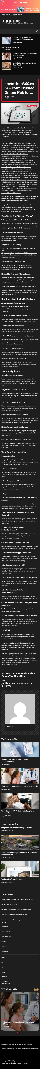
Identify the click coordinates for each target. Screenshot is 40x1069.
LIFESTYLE (4, 952)
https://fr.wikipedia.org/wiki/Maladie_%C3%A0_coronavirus (19, 253)
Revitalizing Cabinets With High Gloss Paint (24, 64)
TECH (3, 967)
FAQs (29, 173)
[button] (35, 989)
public (3, 957)
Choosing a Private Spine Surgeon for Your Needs (25, 54)
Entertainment (5, 931)
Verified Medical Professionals (19, 156)
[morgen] (20, 709)
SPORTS (3, 962)
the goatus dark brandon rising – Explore (16, 828)
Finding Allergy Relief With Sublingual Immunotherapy (23, 38)
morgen (6, 97)
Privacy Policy (5, 983)
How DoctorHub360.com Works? (11, 143)
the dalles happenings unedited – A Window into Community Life (19, 853)
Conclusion (17, 193)
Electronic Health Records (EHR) (17, 147)
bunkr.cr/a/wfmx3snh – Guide (12, 879)
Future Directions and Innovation (18, 173)
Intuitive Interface (20, 171)
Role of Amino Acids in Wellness (21, 164)
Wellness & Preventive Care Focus (20, 160)
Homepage (4, 981)
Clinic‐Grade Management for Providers (18, 169)
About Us (4, 976)
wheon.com (11, 1044)
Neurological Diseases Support (17, 162)
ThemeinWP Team (22, 1063)
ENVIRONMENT (6, 936)
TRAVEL (3, 972)
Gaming (3, 941)
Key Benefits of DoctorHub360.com (19, 151)
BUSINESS (4, 926)
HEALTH (3, 947)
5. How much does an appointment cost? (21, 182)
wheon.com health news (20, 1044)
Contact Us (4, 979)
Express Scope (11, 21)
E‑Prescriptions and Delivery (18, 145)
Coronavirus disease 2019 (10, 47)
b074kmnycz (4, 1044)
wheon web (29, 1044)
